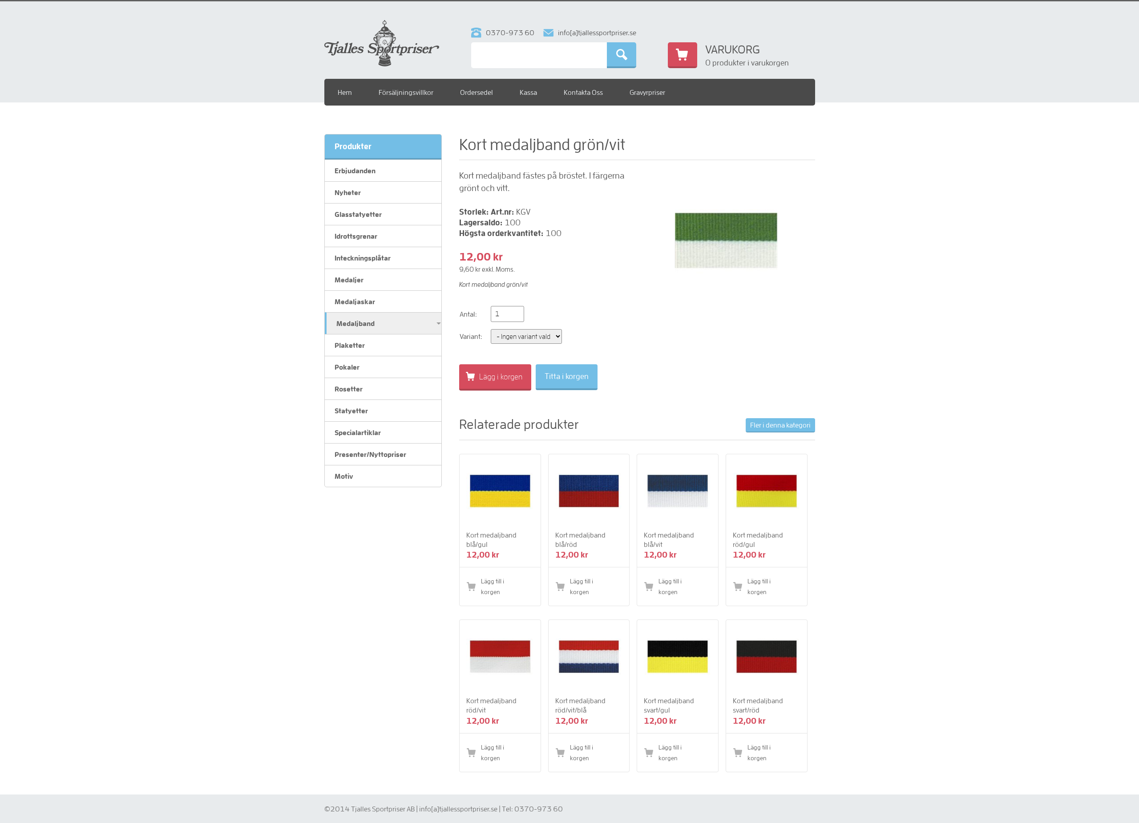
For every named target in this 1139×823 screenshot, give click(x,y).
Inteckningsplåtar (363, 258)
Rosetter (349, 389)
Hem (345, 92)
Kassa (528, 92)
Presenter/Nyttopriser (370, 454)
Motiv (344, 476)
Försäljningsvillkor (406, 92)
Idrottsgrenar (356, 236)
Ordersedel (476, 92)
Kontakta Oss (583, 92)
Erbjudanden (355, 171)
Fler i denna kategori (780, 425)
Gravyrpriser (647, 92)
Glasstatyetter (358, 214)
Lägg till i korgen (492, 586)
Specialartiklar (358, 432)
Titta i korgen (567, 376)
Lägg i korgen (500, 376)
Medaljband (355, 323)
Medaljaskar (355, 301)
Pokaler (347, 367)
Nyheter (348, 192)
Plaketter (350, 345)
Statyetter (351, 411)
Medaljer (349, 280)
